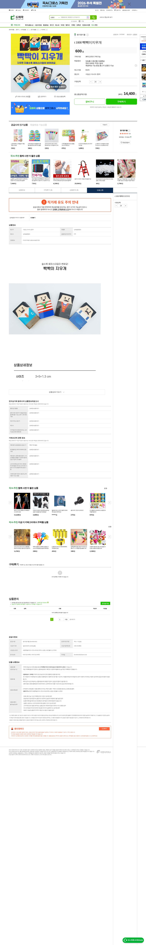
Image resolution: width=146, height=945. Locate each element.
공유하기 (43, 96)
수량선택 (118, 202)
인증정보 (12, 240)
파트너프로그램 (22, 96)
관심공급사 (126, 142)
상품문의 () (74, 190)
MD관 (62, 25)
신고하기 (104, 728)
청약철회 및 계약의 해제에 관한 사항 (18, 450)
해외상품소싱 (29, 25)
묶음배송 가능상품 (38, 125)
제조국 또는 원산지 (15, 421)
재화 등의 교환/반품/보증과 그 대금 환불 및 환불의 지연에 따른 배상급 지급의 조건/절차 (18, 457)
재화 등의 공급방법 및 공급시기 (18, 445)
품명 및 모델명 (14, 408)
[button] (109, 502)
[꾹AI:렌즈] (88, 17)
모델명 (63, 229)
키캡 (82, 21)
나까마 (19, 10)
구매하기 (121, 101)
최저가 (52, 25)
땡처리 (68, 25)
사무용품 (23, 29)
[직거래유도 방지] (60, 205)
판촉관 (79, 25)
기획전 (73, 25)
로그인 (97, 10)
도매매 (12, 10)
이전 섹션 (141, 60)
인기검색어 (74, 21)
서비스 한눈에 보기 (106, 17)
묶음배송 (46, 25)
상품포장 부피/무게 (66, 234)
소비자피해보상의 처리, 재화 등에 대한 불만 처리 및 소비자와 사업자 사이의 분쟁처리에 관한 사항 (18, 466)
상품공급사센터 (126, 10)
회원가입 (102, 10)
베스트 (57, 25)
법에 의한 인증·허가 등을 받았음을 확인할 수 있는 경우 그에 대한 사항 (18, 414)
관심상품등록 (60, 96)
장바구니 (118, 10)
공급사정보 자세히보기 (129, 130)
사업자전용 (38, 25)
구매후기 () (48, 190)
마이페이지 (109, 10)
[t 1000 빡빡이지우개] (40, 63)
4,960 (134, 34)
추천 (94, 25)
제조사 (12, 234)
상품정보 (22, 190)
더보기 (105, 125)
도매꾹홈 (11, 29)
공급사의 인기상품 (19, 125)
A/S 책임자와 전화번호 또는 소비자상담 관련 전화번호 (18, 431)
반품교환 (100, 190)
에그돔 (34, 10)
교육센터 (26, 10)
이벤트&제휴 (86, 25)
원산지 (12, 229)
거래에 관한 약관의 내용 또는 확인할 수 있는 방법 (18, 474)
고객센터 (134, 10)
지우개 (43, 29)
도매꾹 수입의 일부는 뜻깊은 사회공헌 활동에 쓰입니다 (105, 107)
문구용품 (33, 29)
